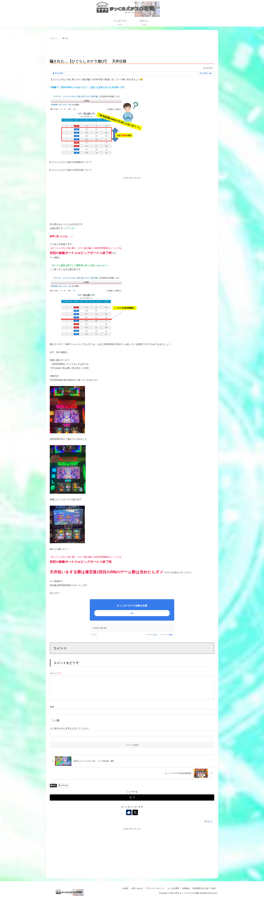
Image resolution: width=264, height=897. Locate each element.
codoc (171, 634)
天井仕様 (64, 785)
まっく (155, 634)
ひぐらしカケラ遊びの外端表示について (72, 162)
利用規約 (186, 888)
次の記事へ (205, 73)
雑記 (54, 785)
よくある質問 (173, 888)
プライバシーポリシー (155, 888)
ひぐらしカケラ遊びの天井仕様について (72, 170)
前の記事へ (59, 73)
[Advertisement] (132, 48)
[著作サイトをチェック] (129, 812)
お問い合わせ (137, 888)
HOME (125, 888)
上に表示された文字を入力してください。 (71, 728)
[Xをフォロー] (135, 812)
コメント (55, 673)
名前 (52, 707)
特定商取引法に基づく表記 (204, 888)
